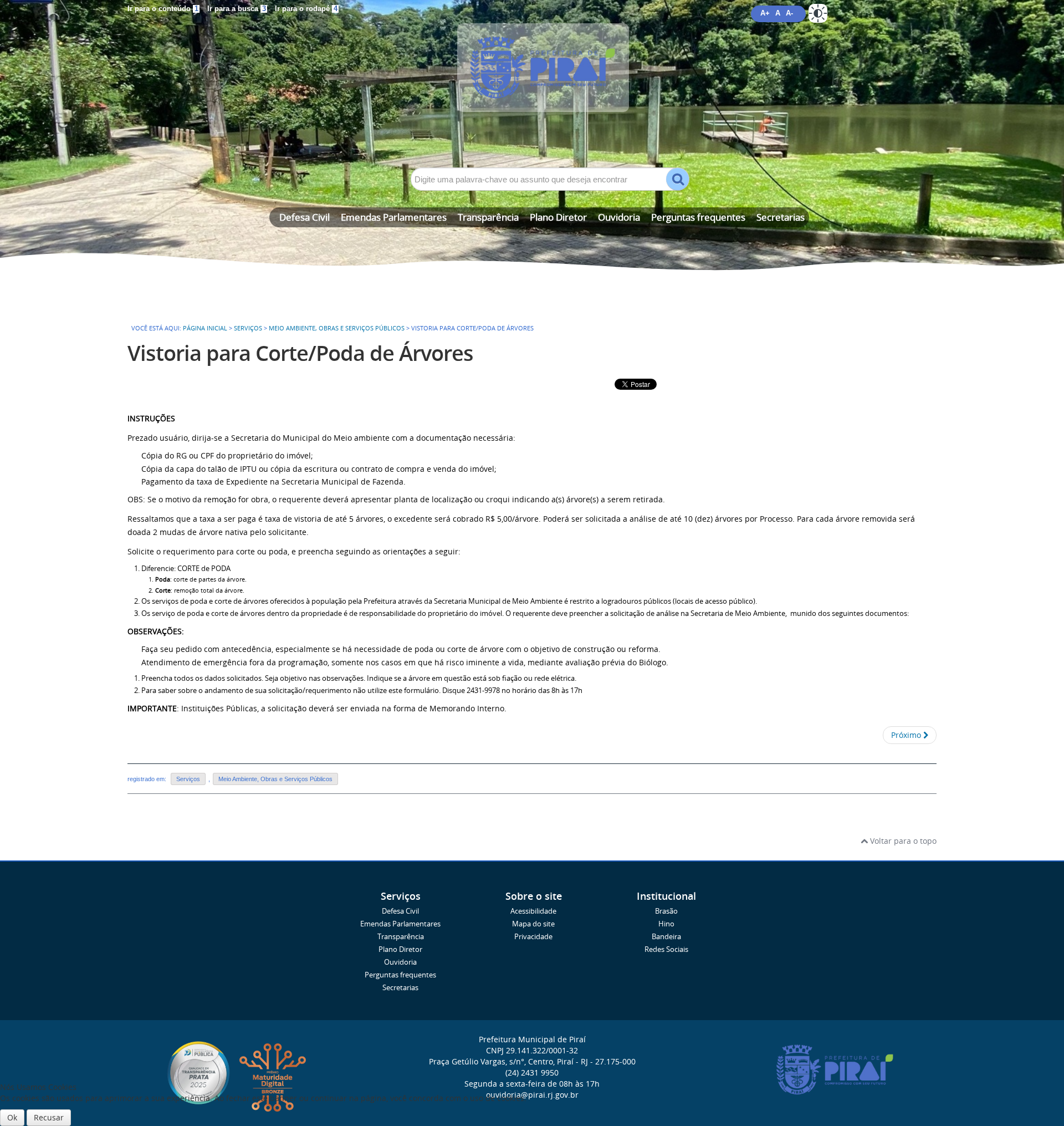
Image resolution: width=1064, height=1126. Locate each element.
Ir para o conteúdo (162, 9)
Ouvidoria (619, 217)
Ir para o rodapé (306, 9)
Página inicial (205, 328)
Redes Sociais (666, 949)
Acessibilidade (533, 911)
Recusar (49, 1117)
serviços (248, 328)
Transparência (488, 217)
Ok (12, 1117)
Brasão (666, 911)
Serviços (188, 779)
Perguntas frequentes (698, 217)
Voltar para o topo (902, 840)
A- (789, 13)
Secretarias (780, 217)
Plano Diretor (558, 217)
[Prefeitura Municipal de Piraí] (532, 84)
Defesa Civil (304, 217)
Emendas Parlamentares (394, 217)
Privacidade (533, 936)
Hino (666, 924)
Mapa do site (533, 924)
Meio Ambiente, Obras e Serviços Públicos (337, 328)
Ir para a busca (236, 9)
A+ (765, 13)
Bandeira (666, 936)
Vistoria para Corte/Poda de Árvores (300, 353)
